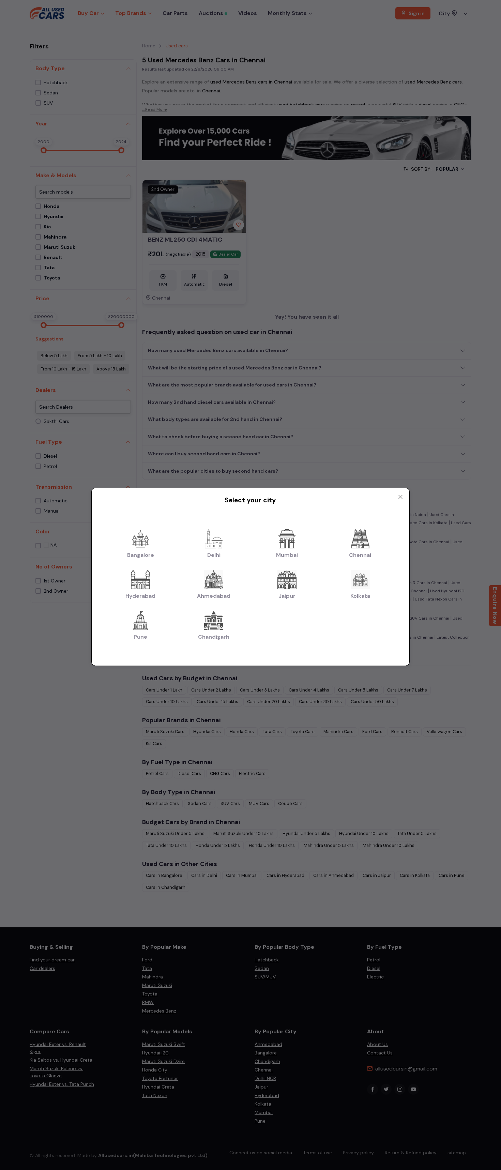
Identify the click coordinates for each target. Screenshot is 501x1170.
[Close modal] (400, 496)
